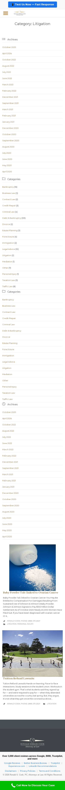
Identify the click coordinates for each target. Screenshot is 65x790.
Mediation (7, 261)
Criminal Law (8, 212)
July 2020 (6, 153)
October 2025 (9, 47)
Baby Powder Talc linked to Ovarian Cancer (30, 592)
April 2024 (7, 53)
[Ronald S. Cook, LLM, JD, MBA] (20, 13)
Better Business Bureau (35, 763)
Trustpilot (55, 763)
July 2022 (6, 72)
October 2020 (9, 134)
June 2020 (7, 159)
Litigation (6, 255)
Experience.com (17, 766)
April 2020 (7, 171)
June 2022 (7, 78)
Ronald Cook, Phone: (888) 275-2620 (23, 621)
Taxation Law (8, 280)
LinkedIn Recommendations (43, 766)
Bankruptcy (8, 187)
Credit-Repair (9, 205)
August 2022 (8, 66)
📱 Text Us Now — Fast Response (32, 4)
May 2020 (7, 165)
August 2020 (8, 146)
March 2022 (7, 84)
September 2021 (10, 103)
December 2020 (10, 128)
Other (5, 268)
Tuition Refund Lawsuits (18, 678)
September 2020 (10, 140)
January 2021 (8, 122)
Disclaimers (10, 771)
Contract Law (8, 199)
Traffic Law (7, 286)
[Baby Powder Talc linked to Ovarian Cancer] (32, 567)
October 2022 (9, 59)
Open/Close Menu (5, 13)
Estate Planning (9, 230)
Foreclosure (8, 236)
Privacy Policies (27, 771)
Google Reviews (12, 763)
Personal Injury (9, 274)
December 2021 (10, 97)
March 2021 (7, 109)
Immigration (8, 243)
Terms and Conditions (49, 771)
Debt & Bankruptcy (11, 218)
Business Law (8, 193)
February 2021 (9, 115)
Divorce (6, 224)
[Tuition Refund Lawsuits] (32, 653)
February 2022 (9, 90)
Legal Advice (8, 249)
